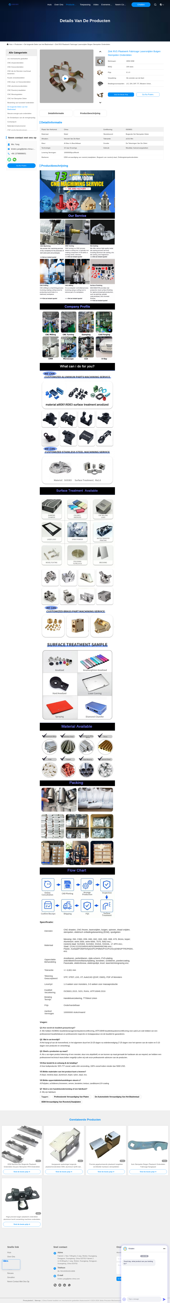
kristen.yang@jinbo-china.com (23, 149)
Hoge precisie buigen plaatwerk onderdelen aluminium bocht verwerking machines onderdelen (21, 1218)
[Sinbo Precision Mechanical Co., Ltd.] (14, 4)
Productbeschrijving (90, 113)
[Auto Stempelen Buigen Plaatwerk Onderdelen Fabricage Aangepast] (148, 1144)
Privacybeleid (28, 1300)
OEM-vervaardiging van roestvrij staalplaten (61, 1102)
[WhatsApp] (9, 160)
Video (9, 1269)
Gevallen (11, 1277)
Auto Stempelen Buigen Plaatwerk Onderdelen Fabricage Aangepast (148, 1165)
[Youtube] (59, 1286)
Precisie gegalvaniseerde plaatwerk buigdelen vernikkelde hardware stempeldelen (106, 1165)
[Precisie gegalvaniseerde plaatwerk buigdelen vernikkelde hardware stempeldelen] (106, 1144)
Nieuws (10, 1273)
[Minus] (164, 1248)
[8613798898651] (69, 1286)
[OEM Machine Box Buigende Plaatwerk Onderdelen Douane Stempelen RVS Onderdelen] (22, 1144)
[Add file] (124, 1299)
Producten (18, 44)
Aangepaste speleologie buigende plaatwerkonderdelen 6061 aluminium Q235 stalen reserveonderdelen (64, 1165)
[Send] (164, 1299)
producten (71, 4)
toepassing (85, 4)
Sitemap (38, 1300)
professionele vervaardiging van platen (71, 1097)
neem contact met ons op (120, 4)
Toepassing (12, 1265)
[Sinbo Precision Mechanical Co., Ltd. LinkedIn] (64, 1286)
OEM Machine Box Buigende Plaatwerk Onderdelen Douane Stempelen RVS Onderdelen (22, 1165)
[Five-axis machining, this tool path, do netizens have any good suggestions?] (66, 76)
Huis (49, 4)
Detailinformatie (56, 113)
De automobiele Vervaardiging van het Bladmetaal (117, 1097)
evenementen (106, 4)
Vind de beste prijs (121, 94)
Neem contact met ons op (18, 1281)
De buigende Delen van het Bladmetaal (38, 44)
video (96, 4)
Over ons (11, 1257)
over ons (58, 4)
